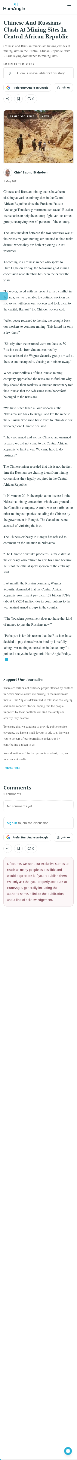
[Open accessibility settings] (68, 1451)
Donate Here (11, 768)
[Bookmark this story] (18, 98)
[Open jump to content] (4, 296)
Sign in (12, 823)
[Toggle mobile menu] (69, 7)
